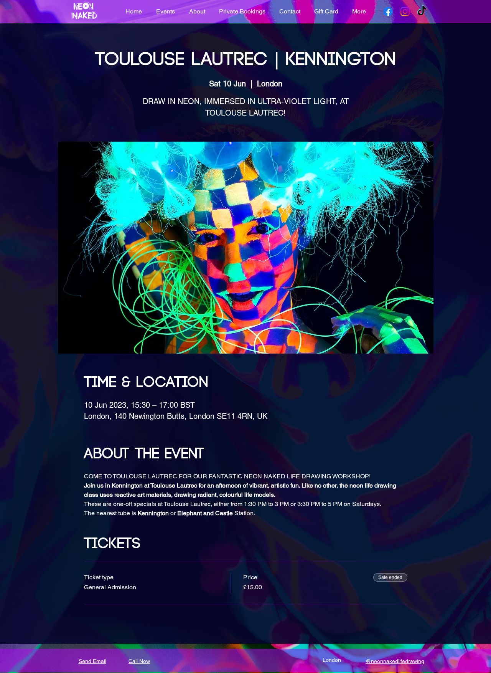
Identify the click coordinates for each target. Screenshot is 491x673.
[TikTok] (422, 11)
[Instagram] (405, 11)
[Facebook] (388, 11)
